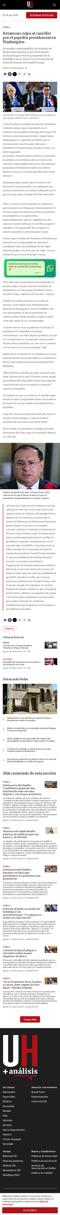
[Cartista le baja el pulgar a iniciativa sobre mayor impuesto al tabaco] (51, 949)
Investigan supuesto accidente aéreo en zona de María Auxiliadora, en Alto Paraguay (31, 760)
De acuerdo (30, 1210)
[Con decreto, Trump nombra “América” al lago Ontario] (51, 645)
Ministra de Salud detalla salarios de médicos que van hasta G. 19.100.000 (21, 834)
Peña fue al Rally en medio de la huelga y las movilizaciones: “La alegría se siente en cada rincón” (22, 913)
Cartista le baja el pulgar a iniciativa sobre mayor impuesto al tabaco (19, 953)
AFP (29, 651)
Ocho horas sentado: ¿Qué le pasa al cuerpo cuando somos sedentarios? (29, 750)
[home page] (30, 4)
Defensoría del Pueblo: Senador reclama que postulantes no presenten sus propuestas (21, 874)
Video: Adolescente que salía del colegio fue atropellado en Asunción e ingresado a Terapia (31, 739)
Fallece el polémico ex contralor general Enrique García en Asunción (31, 729)
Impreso (9, 628)
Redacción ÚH (32, 820)
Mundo (6, 643)
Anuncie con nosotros (44, 1087)
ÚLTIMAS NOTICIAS (42, 15)
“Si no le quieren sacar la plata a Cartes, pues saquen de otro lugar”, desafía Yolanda (22, 984)
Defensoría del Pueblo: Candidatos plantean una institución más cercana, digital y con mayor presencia (22, 790)
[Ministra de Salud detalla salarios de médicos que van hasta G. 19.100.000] (51, 830)
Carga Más (30, 1019)
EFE (29, 668)
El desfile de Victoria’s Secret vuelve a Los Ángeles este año (21, 663)
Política (6, 27)
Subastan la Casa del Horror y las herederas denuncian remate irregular (29, 719)
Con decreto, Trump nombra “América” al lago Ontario (17, 646)
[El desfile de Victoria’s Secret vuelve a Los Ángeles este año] (51, 661)
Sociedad (7, 659)
